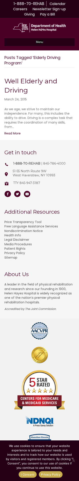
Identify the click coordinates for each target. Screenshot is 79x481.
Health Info (12, 235)
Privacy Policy (14, 253)
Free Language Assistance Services (31, 226)
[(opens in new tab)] (39, 330)
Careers (20, 9)
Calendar (58, 3)
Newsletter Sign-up (49, 9)
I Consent (27, 474)
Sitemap (10, 257)
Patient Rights (14, 248)
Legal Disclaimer (16, 239)
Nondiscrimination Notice (23, 231)
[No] (73, 461)
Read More (12, 133)
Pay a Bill (47, 14)
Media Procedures (18, 244)
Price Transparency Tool (22, 222)
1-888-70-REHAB (29, 3)
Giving (29, 14)
